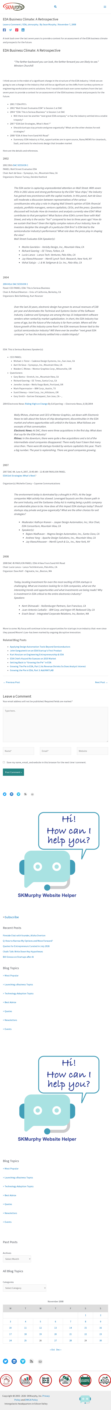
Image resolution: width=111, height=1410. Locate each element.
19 (40, 1334)
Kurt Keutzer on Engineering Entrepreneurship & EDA (37, 654)
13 (55, 1327)
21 (70, 1334)
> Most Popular (10, 975)
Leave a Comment (12, 24)
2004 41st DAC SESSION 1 (15, 284)
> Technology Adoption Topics (18, 993)
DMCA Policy (31, 1399)
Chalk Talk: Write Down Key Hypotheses (23, 951)
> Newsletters (10, 1020)
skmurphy (33, 24)
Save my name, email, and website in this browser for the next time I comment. (46, 762)
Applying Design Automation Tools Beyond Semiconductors (40, 646)
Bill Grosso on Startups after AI (18, 956)
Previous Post (11, 682)
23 (100, 1334)
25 (25, 1340)
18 (25, 1334)
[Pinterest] (16, 29)
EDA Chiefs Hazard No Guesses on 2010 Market (33, 658)
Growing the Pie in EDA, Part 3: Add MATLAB (31, 670)
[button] (55, 7)
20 (55, 1334)
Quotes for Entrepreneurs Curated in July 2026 (26, 946)
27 (55, 1340)
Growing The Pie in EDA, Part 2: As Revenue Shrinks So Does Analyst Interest (48, 666)
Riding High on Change (36, 403)
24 (10, 1340)
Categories (8, 1282)
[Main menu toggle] (105, 7)
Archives (7, 1253)
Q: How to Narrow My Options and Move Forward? (28, 940)
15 (85, 1327)
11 (25, 1327)
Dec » (58, 1349)
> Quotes (7, 1011)
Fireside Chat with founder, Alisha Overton (24, 935)
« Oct (52, 1349)
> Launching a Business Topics (18, 984)
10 (10, 1327)
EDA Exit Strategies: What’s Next (19, 475)
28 (70, 1340)
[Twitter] (10, 29)
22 (85, 1334)
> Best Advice (9, 1002)
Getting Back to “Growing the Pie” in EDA (30, 662)
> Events (7, 1029)
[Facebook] (4, 29)
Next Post (101, 682)
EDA (25, 24)
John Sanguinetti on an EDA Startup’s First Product (36, 650)
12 (40, 1327)
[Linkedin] (23, 29)
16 (100, 1327)
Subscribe (12, 917)
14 (70, 1327)
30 (100, 1340)
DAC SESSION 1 (20, 165)
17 (10, 1334)
